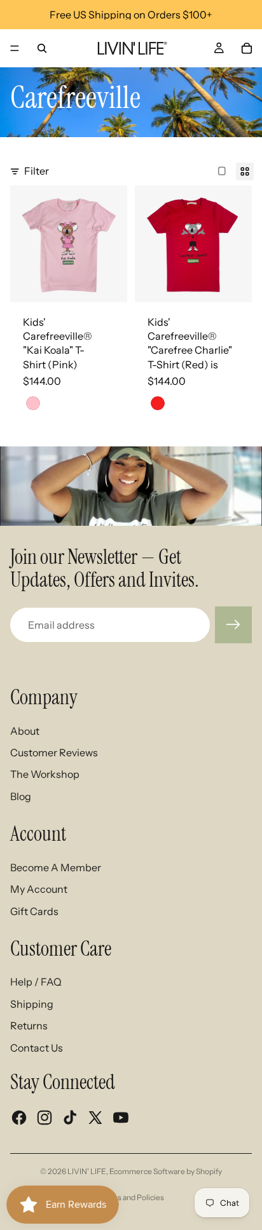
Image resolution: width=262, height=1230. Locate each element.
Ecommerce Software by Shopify (165, 1171)
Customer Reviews (54, 752)
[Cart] (247, 48)
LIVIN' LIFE (86, 1171)
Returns (29, 1025)
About (24, 731)
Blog (20, 796)
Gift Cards (34, 911)
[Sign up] (233, 624)
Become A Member (55, 867)
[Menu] (14, 48)
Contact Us (36, 1047)
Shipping (31, 1004)
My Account (38, 889)
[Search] (42, 48)
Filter (36, 170)
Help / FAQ (36, 981)
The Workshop (44, 774)
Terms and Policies (131, 1197)
